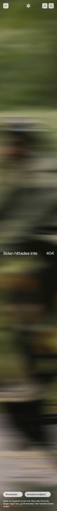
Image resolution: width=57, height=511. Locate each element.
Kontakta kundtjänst (36, 494)
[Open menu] (5, 5)
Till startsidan (11, 494)
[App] (44, 5)
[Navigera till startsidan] (28, 6)
